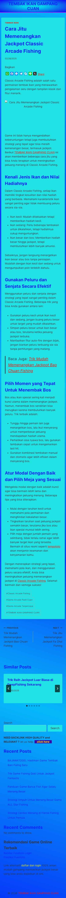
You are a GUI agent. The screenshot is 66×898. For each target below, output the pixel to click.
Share (41, 74)
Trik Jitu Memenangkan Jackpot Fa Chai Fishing (52, 637)
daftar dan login (31, 865)
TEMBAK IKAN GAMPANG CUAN (22, 612)
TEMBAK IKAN (12, 23)
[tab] (27, 706)
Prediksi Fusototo (14, 857)
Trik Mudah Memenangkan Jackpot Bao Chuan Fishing (32, 365)
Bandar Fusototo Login (18, 853)
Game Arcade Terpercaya (19, 606)
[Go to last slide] (8, 688)
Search (8, 722)
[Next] (57, 688)
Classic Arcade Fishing (32, 580)
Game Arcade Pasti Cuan (19, 600)
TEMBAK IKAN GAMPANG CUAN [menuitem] (34, 152)
